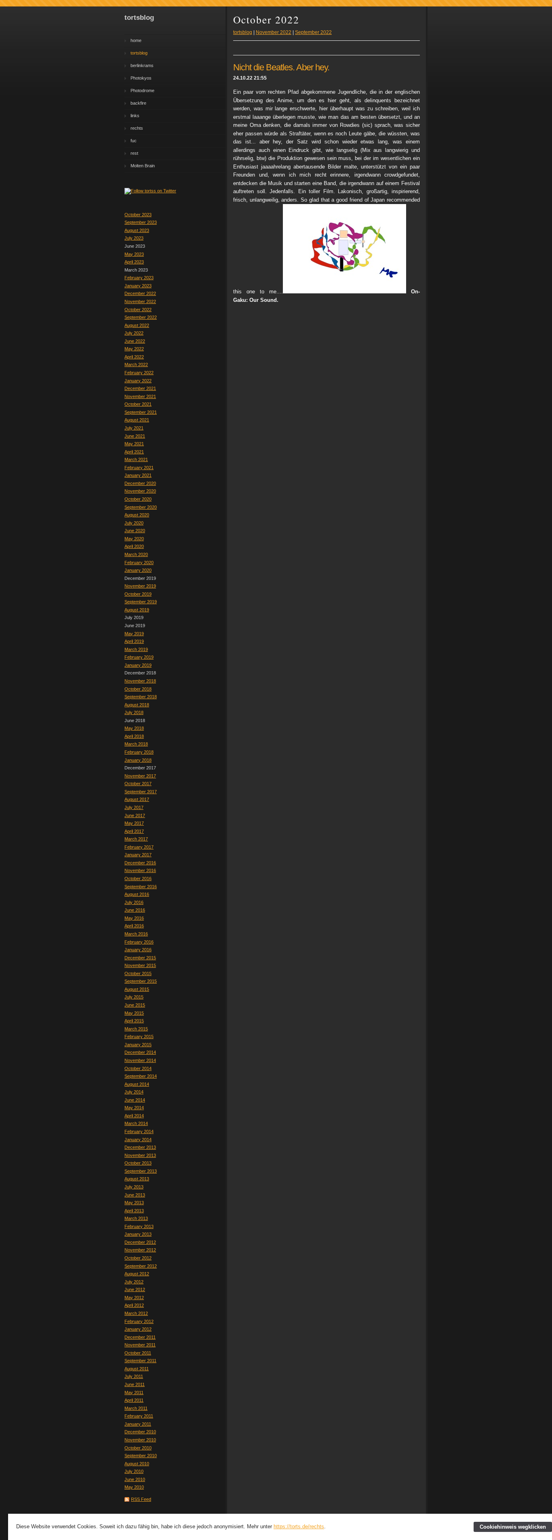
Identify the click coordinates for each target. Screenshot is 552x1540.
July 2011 (133, 1376)
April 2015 (134, 1020)
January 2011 (137, 1424)
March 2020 (136, 554)
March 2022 (136, 364)
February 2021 (139, 467)
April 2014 (134, 1115)
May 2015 (134, 1013)
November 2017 (140, 775)
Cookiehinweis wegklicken (513, 1527)
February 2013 (139, 1226)
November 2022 (140, 301)
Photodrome (142, 90)
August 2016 (136, 894)
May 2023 (134, 254)
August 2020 (136, 514)
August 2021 (136, 419)
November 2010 (140, 1439)
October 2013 (138, 1163)
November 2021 (140, 396)
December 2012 (140, 1242)
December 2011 (140, 1337)
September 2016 (140, 886)
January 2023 (138, 285)
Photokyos (141, 78)
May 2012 (134, 1297)
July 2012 (133, 1281)
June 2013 (134, 1194)
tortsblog (139, 53)
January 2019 (138, 665)
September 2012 (140, 1266)
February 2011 (138, 1416)
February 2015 (139, 1036)
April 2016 (134, 925)
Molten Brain (143, 165)
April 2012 (134, 1305)
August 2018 (136, 704)
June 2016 (134, 910)
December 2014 (140, 1052)
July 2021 (133, 428)
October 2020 (138, 499)
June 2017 (134, 815)
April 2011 (133, 1400)
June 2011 (134, 1384)
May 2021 (134, 443)
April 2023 (134, 261)
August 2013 (136, 1178)
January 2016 (138, 949)
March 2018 (136, 744)
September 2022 (140, 317)
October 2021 (138, 404)
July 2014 (133, 1091)
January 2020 (138, 570)
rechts (137, 128)
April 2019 (134, 641)
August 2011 (136, 1368)
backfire (138, 103)
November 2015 (140, 965)
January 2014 (138, 1139)
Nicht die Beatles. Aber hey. (281, 67)
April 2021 (134, 451)
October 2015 (138, 973)
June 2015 (134, 1005)
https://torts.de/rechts (299, 1526)
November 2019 (140, 586)
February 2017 (139, 847)
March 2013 (136, 1218)
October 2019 (138, 594)
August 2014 (136, 1084)
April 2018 (134, 736)
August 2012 (136, 1273)
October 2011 (137, 1352)
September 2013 (140, 1171)
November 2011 (140, 1344)
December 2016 (140, 862)
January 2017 (138, 854)
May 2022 (134, 348)
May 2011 (133, 1392)
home (136, 40)
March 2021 (136, 459)
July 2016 (133, 902)
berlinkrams (142, 65)
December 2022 (140, 293)
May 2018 (134, 728)
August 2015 (136, 989)
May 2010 (134, 1487)
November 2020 (140, 491)
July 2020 (133, 522)
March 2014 (136, 1123)
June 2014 (134, 1100)
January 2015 (138, 1044)
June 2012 (134, 1289)
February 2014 (139, 1131)
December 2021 (140, 388)
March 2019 (136, 649)
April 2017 (134, 831)
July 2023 (133, 238)
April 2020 (134, 546)
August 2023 (136, 230)
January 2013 (138, 1234)
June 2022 (134, 341)
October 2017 (138, 783)
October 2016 (138, 878)
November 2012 (140, 1249)
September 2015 (140, 981)
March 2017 (136, 838)
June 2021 (134, 436)
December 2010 (140, 1431)
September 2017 (140, 791)
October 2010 (138, 1447)
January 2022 (138, 380)
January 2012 (138, 1329)
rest (134, 153)
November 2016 (140, 870)
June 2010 (134, 1479)
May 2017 (134, 823)
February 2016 (139, 942)
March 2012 (136, 1313)
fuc (134, 140)
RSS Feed (141, 1499)
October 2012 (138, 1258)
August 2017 (136, 799)
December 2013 (140, 1147)
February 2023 (139, 277)
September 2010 (140, 1455)
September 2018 (140, 696)
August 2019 (136, 609)
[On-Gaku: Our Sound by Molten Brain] (344, 292)
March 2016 (136, 933)
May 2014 (134, 1107)
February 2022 (139, 372)
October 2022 (138, 309)
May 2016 (134, 918)
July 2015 (133, 996)
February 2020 (139, 562)
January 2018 (138, 760)
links (135, 115)
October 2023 (138, 214)
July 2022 (133, 333)
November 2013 (140, 1155)
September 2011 (140, 1360)
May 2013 (134, 1202)
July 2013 (133, 1186)
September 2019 (140, 601)
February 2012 (139, 1321)
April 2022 (134, 356)
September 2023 (140, 222)
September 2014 (140, 1076)
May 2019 (134, 633)
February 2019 (139, 657)
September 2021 (140, 412)
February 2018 (139, 752)
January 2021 (138, 475)
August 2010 (136, 1463)
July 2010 (133, 1471)
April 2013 (134, 1210)
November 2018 (140, 680)
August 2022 (136, 325)
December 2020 (140, 483)
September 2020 (140, 507)
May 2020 (134, 538)
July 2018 (133, 712)
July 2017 (133, 807)
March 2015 (136, 1028)
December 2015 (140, 957)
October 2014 (138, 1068)
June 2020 (134, 530)
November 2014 (140, 1060)
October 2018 (138, 689)
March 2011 (135, 1408)
